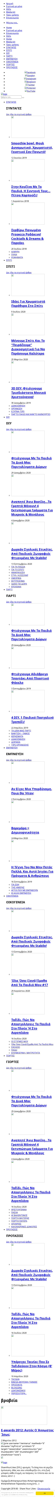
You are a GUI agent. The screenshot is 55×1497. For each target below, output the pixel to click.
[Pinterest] (30, 88)
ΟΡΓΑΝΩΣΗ (16, 408)
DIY (8, 53)
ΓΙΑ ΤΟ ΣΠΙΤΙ (17, 569)
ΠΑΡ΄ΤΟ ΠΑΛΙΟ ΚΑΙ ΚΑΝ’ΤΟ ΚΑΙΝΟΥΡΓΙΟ (30, 414)
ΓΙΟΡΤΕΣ (10, 64)
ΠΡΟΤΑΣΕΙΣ (12, 67)
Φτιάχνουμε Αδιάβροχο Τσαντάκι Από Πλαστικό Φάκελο (30, 678)
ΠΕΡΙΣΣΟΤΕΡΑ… (19, 1393)
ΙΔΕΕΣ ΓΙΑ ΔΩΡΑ (19, 583)
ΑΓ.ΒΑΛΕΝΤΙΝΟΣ (19, 1215)
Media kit (10, 12)
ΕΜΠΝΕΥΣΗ (12, 58)
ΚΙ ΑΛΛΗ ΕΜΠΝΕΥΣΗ (21, 893)
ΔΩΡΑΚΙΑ (15, 742)
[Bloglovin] (30, 81)
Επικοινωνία (12, 17)
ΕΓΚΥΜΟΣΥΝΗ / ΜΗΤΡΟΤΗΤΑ (25, 1052)
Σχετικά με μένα (14, 6)
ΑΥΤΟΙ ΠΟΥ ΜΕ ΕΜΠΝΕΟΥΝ (24, 890)
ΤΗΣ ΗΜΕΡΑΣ (17, 887)
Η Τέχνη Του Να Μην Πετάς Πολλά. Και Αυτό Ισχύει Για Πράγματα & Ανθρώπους (32, 871)
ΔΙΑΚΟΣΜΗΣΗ (18, 405)
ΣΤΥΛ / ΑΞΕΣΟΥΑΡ (19, 575)
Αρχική (9, 3)
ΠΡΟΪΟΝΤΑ (16, 1384)
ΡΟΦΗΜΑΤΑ (17, 257)
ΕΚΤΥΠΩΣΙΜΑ (18, 581)
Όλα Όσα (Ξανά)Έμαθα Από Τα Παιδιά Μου (32, 1044)
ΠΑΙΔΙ (14, 1050)
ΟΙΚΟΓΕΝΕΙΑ (12, 61)
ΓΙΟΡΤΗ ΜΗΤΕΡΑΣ (20, 1218)
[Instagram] (30, 78)
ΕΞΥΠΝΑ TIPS (17, 411)
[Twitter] (30, 84)
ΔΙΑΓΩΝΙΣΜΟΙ (18, 1390)
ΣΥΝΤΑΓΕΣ (11, 47)
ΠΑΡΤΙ (9, 56)
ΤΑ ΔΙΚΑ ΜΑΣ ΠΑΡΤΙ (21, 730)
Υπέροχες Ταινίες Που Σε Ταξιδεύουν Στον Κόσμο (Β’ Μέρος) (31, 1366)
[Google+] (30, 75)
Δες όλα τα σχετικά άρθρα (18, 114)
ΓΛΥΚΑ (14, 254)
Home (9, 27)
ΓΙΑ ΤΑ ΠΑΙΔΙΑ (18, 566)
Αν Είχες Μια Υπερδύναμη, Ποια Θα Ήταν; (31, 791)
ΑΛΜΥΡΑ (15, 251)
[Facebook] (30, 72)
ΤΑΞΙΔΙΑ (15, 1379)
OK (45, 1493)
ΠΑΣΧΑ (14, 1212)
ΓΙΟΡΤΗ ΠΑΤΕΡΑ (19, 1221)
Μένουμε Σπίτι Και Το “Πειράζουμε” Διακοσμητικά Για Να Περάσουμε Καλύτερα (28, 346)
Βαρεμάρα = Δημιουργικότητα (25, 830)
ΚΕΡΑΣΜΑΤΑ (17, 736)
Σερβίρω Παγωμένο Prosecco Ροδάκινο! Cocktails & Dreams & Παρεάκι (27, 236)
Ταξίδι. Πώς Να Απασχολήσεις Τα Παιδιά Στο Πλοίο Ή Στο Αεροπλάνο (30, 1026)
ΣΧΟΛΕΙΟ (15, 1047)
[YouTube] (30, 91)
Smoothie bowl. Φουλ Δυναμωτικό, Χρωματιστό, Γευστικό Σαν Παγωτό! (32, 147)
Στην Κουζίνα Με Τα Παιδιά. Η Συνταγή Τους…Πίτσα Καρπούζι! (30, 190)
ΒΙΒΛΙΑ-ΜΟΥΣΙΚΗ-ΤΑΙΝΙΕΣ (24, 1382)
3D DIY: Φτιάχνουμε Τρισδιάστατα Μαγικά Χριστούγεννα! (28, 392)
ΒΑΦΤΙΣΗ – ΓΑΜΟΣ (20, 733)
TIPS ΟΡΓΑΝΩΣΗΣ (20, 744)
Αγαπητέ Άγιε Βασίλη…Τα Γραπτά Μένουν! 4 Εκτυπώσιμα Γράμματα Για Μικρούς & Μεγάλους (32, 507)
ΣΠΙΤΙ (9, 50)
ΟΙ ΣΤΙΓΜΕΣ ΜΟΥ (19, 1041)
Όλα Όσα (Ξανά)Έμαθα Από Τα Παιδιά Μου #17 (29, 982)
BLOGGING (16, 1387)
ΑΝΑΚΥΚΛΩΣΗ (18, 572)
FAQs (8, 9)
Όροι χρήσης (12, 14)
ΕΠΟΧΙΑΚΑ (16, 586)
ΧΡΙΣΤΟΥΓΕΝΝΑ (19, 1209)
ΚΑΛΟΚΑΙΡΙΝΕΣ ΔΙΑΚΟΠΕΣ (24, 1226)
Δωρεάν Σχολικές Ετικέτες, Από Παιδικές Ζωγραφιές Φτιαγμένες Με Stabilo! (32, 553)
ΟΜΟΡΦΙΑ (16, 578)
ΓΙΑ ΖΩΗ (15, 884)
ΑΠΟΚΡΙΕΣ (16, 1223)
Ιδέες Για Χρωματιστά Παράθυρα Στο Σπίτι (28, 303)
